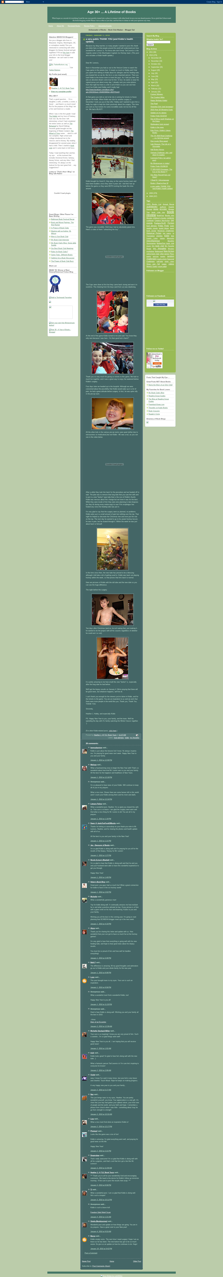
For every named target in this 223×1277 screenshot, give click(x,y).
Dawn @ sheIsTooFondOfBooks (103, 823)
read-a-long (162, 259)
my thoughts (134, 738)
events (149, 223)
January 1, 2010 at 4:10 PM (100, 924)
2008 (151, 196)
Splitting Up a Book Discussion (62, 258)
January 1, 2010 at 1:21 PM (100, 841)
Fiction (171, 223)
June (153, 76)
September (155, 67)
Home (51, 26)
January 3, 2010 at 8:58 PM (100, 1185)
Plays (172, 254)
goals (172, 226)
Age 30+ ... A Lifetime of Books (111, 12)
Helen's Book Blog (97, 882)
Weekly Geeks (151, 266)
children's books (159, 218)
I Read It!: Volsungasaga (159, 180)
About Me (60, 26)
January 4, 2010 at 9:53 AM (100, 1231)
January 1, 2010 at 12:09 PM (101, 760)
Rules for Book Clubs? (59, 252)
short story (169, 261)
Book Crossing (154, 411)
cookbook (150, 221)
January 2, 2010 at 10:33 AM (101, 1114)
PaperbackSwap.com (156, 404)
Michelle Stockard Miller (100, 1031)
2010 (151, 55)
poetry (148, 256)
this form (66, 53)
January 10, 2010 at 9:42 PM (101, 1249)
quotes (162, 256)
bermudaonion (96, 748)
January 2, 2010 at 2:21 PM (100, 1151)
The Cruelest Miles (157, 97)
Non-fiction (169, 251)
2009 (151, 193)
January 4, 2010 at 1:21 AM (100, 1217)
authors (163, 207)
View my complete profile (61, 92)
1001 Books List (153, 204)
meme (162, 238)
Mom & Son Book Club (59, 237)
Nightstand (159, 251)
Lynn (92, 977)
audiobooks (151, 207)
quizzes (156, 256)
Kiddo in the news (157, 127)
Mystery (171, 249)
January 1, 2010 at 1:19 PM (100, 819)
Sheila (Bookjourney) (98, 1221)
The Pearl (154, 104)
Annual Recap (168, 204)
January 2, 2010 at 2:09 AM (100, 1070)
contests (170, 218)
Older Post (137, 1261)
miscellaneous (153, 241)
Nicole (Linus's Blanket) (99, 860)
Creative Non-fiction (162, 221)
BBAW (155, 209)
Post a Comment (91, 1253)
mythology (150, 251)
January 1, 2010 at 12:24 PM (101, 799)
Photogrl (93, 1131)
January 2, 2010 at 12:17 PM (101, 1127)
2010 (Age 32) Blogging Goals (161, 110)
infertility (159, 236)
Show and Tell (153, 264)
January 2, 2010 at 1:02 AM (100, 1048)
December (155, 58)
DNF (172, 221)
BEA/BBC (163, 209)
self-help (160, 261)
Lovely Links (152, 238)
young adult (162, 266)
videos (171, 264)
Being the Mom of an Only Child (160, 385)
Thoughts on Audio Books (158, 408)
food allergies (119, 738)
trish (92, 1053)
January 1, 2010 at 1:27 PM (100, 855)
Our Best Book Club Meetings (62, 248)
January (154, 92)
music (148, 246)
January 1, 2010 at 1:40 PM (100, 877)
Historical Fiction (153, 233)
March (153, 85)
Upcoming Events (105, 26)
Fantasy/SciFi (160, 223)
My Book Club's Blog (156, 393)
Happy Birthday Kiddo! (158, 100)
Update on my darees (158, 113)
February (154, 89)
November (155, 61)
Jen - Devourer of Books (100, 845)
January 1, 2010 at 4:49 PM (100, 958)
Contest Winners (156, 94)
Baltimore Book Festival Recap (62, 219)
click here (112, 731)
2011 (151, 52)
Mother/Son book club (165, 243)
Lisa (92, 1119)
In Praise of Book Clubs (60, 228)
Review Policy (89, 26)
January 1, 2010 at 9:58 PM (100, 987)
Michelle (93, 897)
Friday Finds (163, 226)
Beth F (93, 962)
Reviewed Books (74, 26)
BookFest (160, 215)
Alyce (92, 928)
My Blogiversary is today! (160, 163)
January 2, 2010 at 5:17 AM (100, 1090)
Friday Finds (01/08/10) (159, 166)
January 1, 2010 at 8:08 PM (100, 973)
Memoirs (170, 238)
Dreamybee (94, 1155)
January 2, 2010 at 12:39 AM (101, 1026)
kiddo (127, 738)
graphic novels (152, 228)
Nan (92, 1094)
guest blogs (164, 228)
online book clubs (153, 254)
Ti (91, 1190)
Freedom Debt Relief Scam (100, 1212)
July (153, 73)
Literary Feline (96, 804)
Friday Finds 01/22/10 (158, 116)
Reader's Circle (154, 414)
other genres (164, 254)
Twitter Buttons (54, 70)
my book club (158, 246)
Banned (149, 209)
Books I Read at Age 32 (159, 183)
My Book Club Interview (60, 240)
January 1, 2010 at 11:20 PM (101, 1004)
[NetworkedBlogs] (160, 301)
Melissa (93, 765)
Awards (171, 207)
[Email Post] (136, 735)
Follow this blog (160, 304)
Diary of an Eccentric (98, 1022)
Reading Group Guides (157, 396)
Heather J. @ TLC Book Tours (63, 88)
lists (172, 236)
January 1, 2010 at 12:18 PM (101, 777)
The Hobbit (53, 116)
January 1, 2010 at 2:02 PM (100, 892)
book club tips (158, 212)
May (153, 79)
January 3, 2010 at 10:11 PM (101, 1200)
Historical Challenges (165, 231)
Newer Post (86, 1261)
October (154, 64)
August (154, 70)
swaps (164, 264)
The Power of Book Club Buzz (62, 261)
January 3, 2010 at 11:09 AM (101, 1168)
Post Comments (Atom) (101, 1266)
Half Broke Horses (157, 150)
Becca (92, 1236)
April (153, 82)
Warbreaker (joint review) (159, 124)
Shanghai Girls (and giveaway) (161, 107)
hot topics (167, 233)
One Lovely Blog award (159, 141)
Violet (92, 1075)
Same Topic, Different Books (62, 255)
